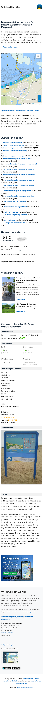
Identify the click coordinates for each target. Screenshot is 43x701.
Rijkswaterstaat (36, 104)
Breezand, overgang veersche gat (13, 156)
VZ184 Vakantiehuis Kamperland (26, 304)
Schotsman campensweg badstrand (15, 214)
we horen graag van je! (28, 612)
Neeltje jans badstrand (11, 212)
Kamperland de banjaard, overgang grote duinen (19, 180)
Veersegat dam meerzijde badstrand (15, 223)
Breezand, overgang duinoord (12, 148)
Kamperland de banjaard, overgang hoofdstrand (19, 185)
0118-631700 (12, 420)
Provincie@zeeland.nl (8, 417)
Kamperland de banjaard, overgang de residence (18, 169)
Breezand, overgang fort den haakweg (15, 150)
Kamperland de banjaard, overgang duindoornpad (19, 174)
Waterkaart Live (28, 678)
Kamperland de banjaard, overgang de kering (17, 158)
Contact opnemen (7, 633)
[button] (23, 77)
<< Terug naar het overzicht (9, 47)
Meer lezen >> (20, 299)
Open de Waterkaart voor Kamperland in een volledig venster (20, 110)
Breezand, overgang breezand (12, 142)
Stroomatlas (5, 681)
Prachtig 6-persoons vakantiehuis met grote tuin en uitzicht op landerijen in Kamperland (28, 280)
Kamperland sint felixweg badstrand (15, 207)
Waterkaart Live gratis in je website (12, 616)
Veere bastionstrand (10, 220)
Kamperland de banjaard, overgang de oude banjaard (20, 164)
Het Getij (14, 681)
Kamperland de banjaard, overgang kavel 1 (17, 190)
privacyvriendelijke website (24, 687)
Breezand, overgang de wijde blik (13, 145)
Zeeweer (36, 678)
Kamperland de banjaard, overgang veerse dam (19, 196)
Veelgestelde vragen (7, 645)
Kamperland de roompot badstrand (15, 201)
